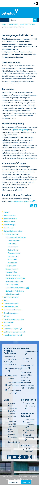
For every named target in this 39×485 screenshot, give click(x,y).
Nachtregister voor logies (15, 278)
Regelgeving (12, 262)
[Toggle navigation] (4, 20)
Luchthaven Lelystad (11, 329)
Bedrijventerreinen (10, 218)
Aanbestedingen (9, 215)
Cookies (12, 434)
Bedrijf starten (9, 221)
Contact (7, 326)
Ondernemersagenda (11, 303)
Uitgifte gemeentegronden (14, 319)
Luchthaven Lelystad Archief (14, 332)
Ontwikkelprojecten (11, 313)
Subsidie (7, 316)
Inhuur (27, 422)
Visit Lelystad (11, 284)
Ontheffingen (13, 250)
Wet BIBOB (12, 244)
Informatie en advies (11, 297)
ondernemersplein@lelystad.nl (19, 382)
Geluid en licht (13, 256)
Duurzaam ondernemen (12, 310)
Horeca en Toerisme (27, 24)
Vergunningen (13, 247)
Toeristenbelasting (13, 275)
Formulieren (12, 259)
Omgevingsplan (14, 240)
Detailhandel (8, 228)
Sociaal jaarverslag (29, 436)
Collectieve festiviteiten (15, 291)
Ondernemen (13, 24)
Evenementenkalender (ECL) (16, 288)
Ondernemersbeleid (11, 307)
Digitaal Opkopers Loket (13, 231)
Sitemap (12, 403)
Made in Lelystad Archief (13, 335)
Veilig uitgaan (11, 266)
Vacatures (29, 419)
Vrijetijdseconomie (13, 294)
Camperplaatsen (12, 269)
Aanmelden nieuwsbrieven (30, 404)
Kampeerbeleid (11, 272)
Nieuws (6, 212)
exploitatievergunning (20, 129)
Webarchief (13, 408)
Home (4, 24)
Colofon (12, 411)
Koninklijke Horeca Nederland (22, 201)
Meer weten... (14, 482)
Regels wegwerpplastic (14, 281)
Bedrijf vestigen (10, 225)
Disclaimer (13, 437)
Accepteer (26, 482)
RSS (10, 406)
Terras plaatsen (14, 253)
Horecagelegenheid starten (16, 237)
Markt (6, 300)
